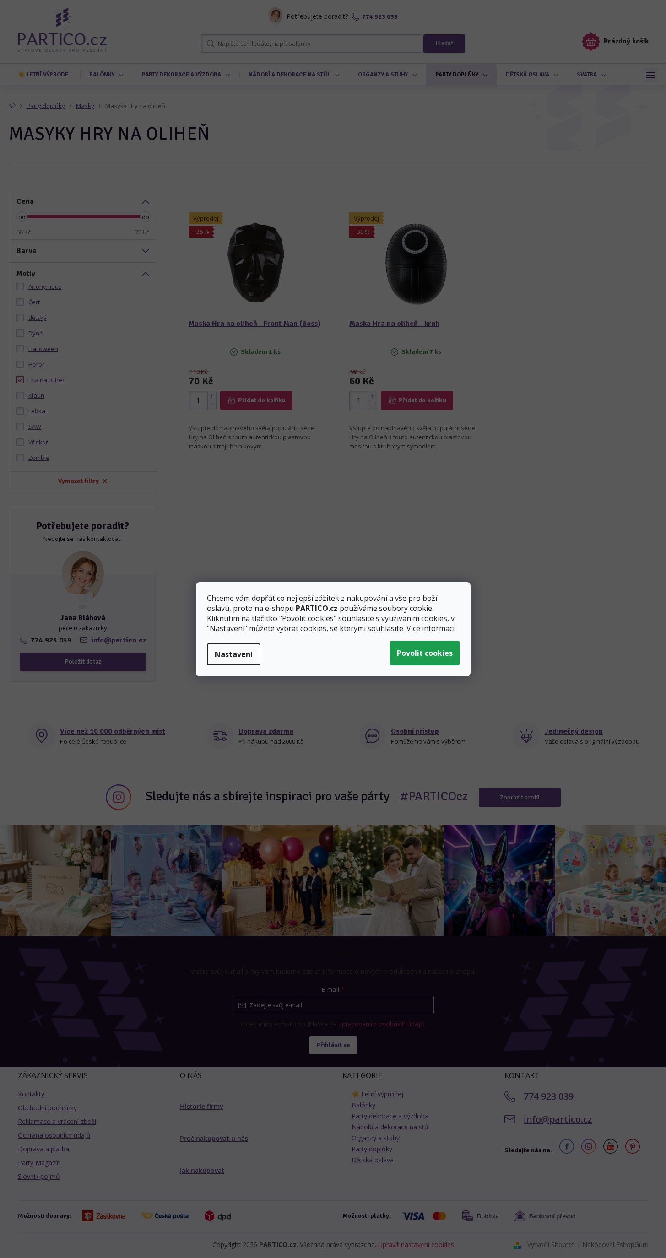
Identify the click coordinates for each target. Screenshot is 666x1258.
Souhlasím (425, 653)
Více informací (430, 628)
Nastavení (234, 654)
